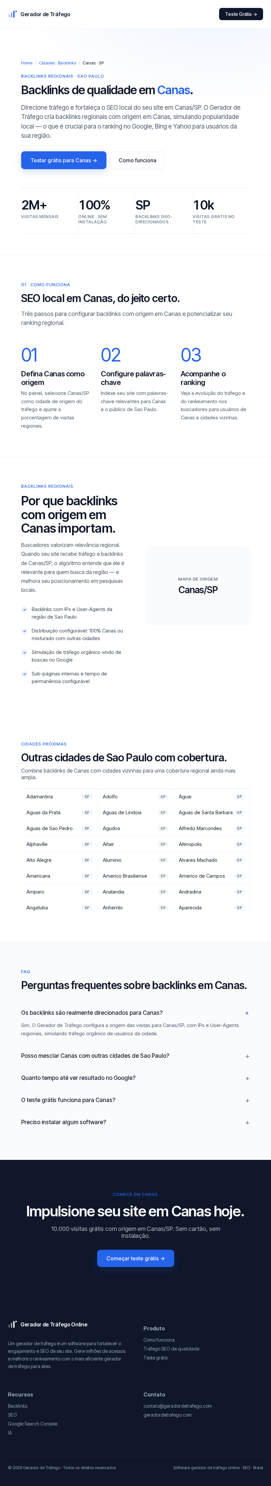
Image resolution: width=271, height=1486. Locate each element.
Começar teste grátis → (135, 1258)
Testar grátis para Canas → (63, 160)
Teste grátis (155, 1357)
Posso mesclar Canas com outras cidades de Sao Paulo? (95, 1055)
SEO (12, 1415)
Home (26, 62)
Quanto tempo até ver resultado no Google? (78, 1078)
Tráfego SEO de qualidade (171, 1349)
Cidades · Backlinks (57, 62)
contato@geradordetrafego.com (177, 1406)
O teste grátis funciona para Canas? (68, 1100)
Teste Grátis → (241, 14)
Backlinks (17, 1406)
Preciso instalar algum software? (63, 1122)
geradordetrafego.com (167, 1415)
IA (10, 1432)
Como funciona (137, 160)
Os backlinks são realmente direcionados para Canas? (92, 1013)
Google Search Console (32, 1424)
